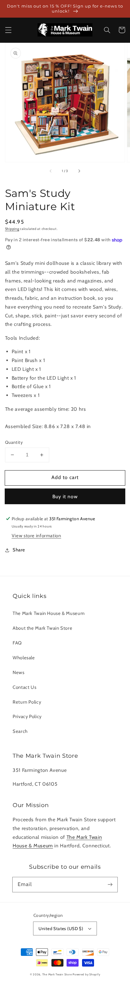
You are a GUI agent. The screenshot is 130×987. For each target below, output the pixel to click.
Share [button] (19, 550)
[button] (8, 30)
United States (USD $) (60, 928)
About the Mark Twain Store (42, 628)
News (19, 672)
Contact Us (24, 687)
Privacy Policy (27, 716)
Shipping (12, 229)
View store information (36, 535)
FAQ (17, 643)
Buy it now (65, 496)
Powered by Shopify (86, 974)
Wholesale (24, 658)
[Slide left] (51, 171)
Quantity (14, 442)
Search (20, 731)
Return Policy (27, 702)
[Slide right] (79, 171)
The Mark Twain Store (57, 974)
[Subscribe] (110, 884)
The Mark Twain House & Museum (49, 613)
